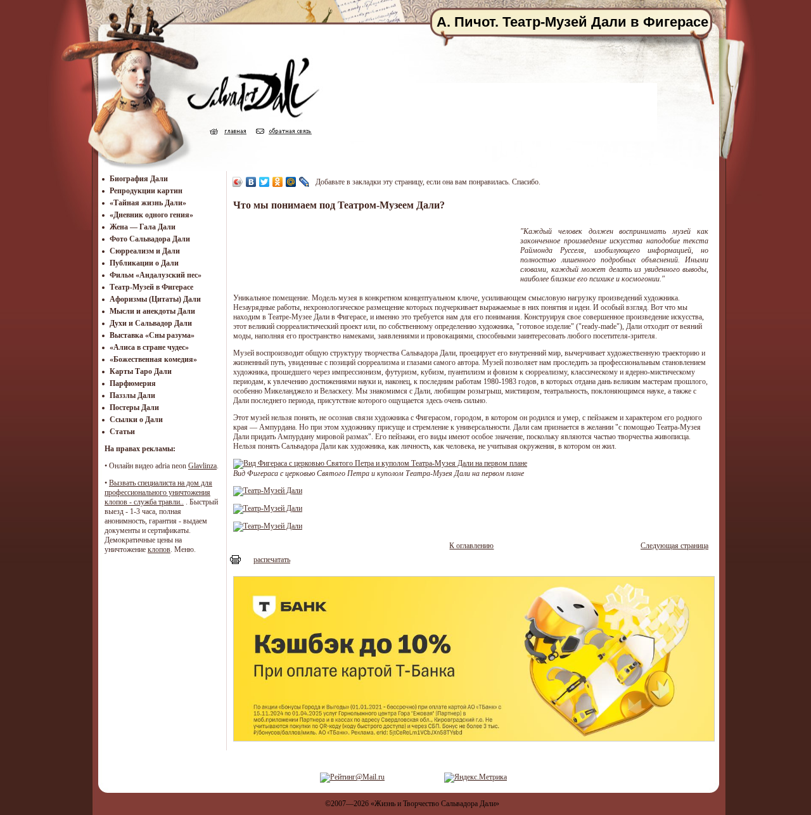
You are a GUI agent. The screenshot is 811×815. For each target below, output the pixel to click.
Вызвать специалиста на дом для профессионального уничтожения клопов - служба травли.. (158, 492)
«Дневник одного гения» (151, 214)
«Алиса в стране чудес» (149, 347)
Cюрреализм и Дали (145, 251)
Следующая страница (674, 545)
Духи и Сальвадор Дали (151, 323)
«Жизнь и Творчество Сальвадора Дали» (435, 803)
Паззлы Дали (132, 395)
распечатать (271, 559)
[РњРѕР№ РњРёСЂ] (291, 182)
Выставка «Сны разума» (152, 335)
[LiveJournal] (304, 182)
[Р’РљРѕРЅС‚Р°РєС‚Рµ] (251, 182)
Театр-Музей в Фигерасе (151, 287)
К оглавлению (471, 545)
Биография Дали (139, 178)
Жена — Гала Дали (143, 226)
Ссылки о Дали (136, 419)
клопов (159, 549)
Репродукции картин (146, 190)
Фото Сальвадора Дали (150, 238)
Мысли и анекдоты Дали (152, 311)
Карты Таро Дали (141, 371)
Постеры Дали (134, 407)
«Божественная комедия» (153, 359)
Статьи (122, 431)
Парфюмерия (133, 383)
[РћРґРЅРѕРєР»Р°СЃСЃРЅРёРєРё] (277, 182)
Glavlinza (202, 465)
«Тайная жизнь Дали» (148, 202)
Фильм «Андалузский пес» (155, 275)
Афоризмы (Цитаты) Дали (155, 299)
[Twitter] (264, 182)
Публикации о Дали (144, 263)
